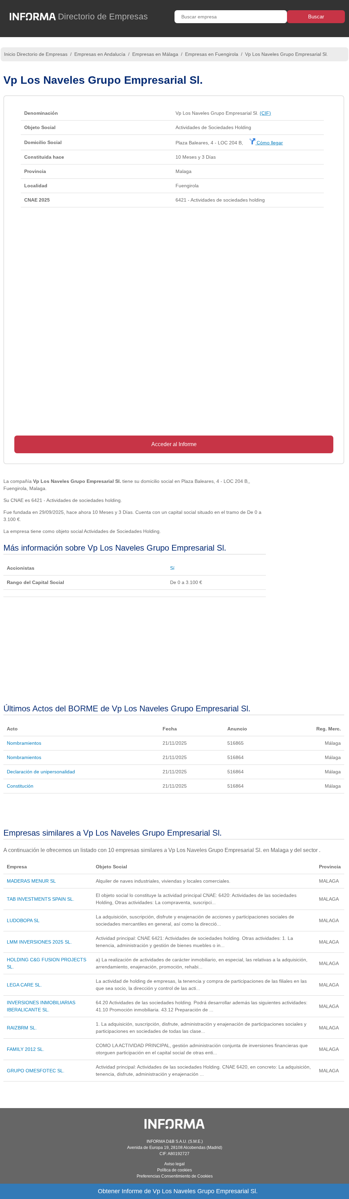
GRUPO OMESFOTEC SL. (35, 1070)
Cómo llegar (269, 142)
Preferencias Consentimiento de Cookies (175, 1176)
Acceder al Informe (174, 444)
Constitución (20, 786)
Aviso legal (174, 1164)
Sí (172, 568)
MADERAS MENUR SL (31, 881)
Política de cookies (174, 1170)
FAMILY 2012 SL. (25, 1049)
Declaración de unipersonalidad (41, 771)
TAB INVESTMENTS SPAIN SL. (40, 899)
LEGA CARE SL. (24, 985)
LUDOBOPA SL (23, 920)
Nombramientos (24, 743)
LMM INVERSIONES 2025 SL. (39, 942)
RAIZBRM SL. (22, 1027)
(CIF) (265, 113)
